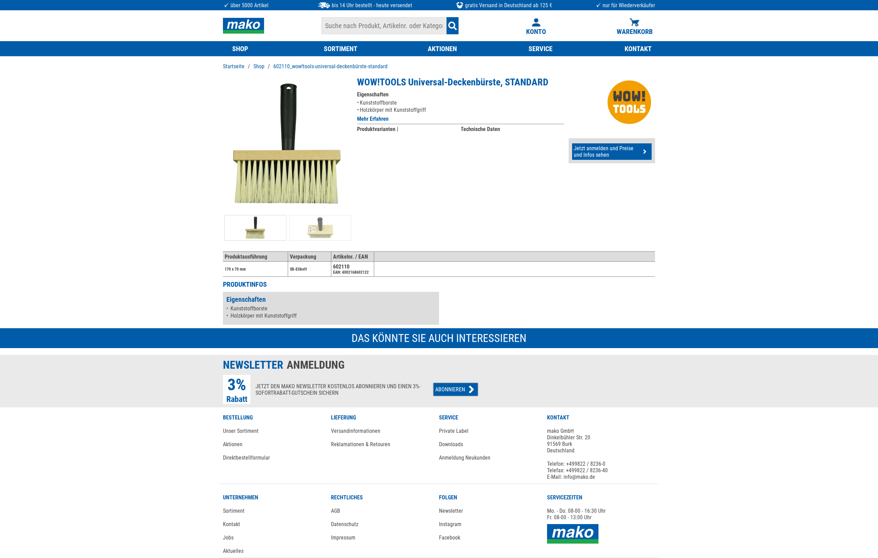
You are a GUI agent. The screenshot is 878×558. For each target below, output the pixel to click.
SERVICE (541, 49)
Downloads (451, 444)
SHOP (240, 49)
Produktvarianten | (377, 129)
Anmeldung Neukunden (464, 457)
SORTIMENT (340, 49)
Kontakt (231, 524)
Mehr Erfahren (373, 119)
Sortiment (234, 511)
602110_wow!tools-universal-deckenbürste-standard (330, 66)
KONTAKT (638, 49)
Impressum (343, 537)
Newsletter (451, 511)
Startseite (234, 66)
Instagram (450, 524)
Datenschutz (344, 524)
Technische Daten (480, 129)
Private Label (453, 431)
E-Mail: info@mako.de (571, 477)
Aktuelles (233, 551)
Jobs (228, 537)
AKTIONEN (442, 49)
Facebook (449, 537)
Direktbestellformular (246, 457)
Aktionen (232, 444)
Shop (258, 66)
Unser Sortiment (241, 431)
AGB (335, 511)
